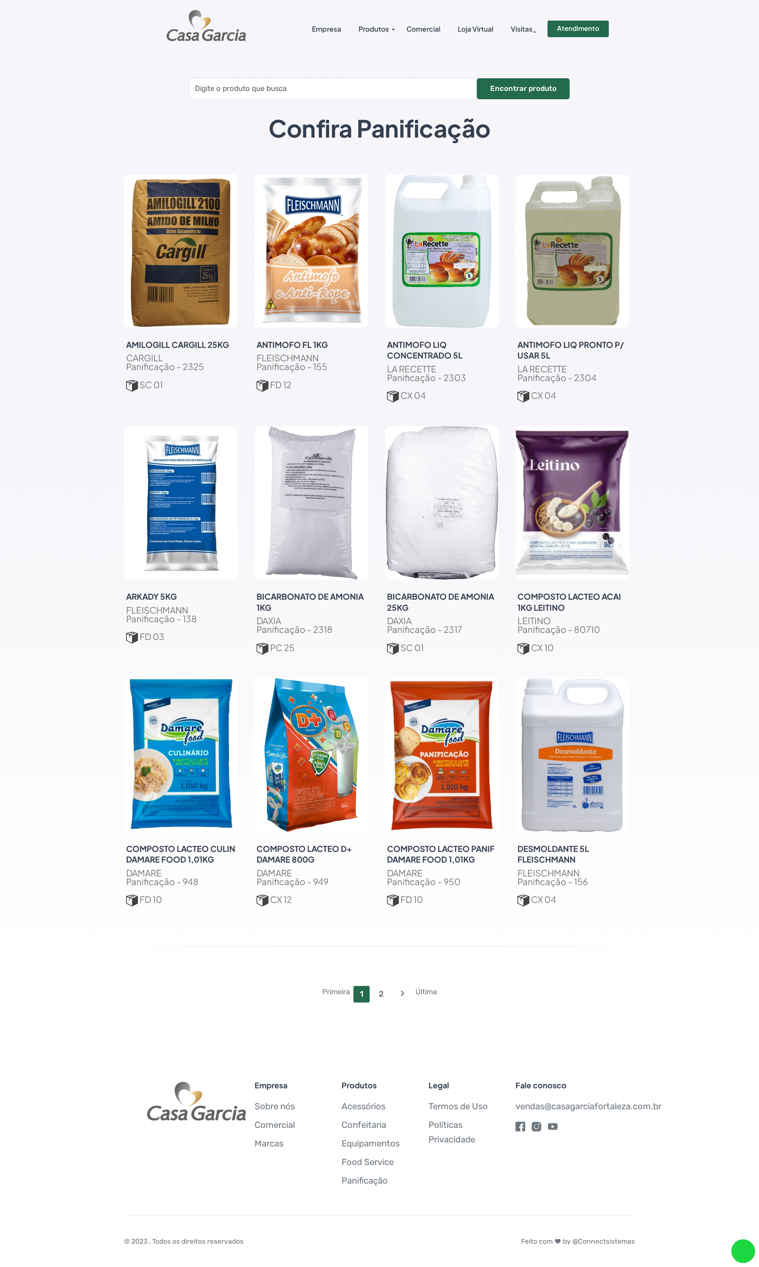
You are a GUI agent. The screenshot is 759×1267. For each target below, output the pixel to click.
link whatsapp (743, 1251)
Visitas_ (524, 29)
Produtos (374, 29)
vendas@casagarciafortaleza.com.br (588, 1106)
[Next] (402, 994)
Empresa (326, 29)
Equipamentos (371, 1143)
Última (426, 992)
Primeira (336, 992)
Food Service (368, 1162)
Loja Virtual (475, 29)
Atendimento (578, 28)
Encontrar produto (523, 88)
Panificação (365, 1180)
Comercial (423, 29)
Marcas (269, 1143)
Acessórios (363, 1106)
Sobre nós (275, 1106)
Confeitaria (364, 1125)
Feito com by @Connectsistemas (578, 1241)
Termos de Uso (458, 1106)
